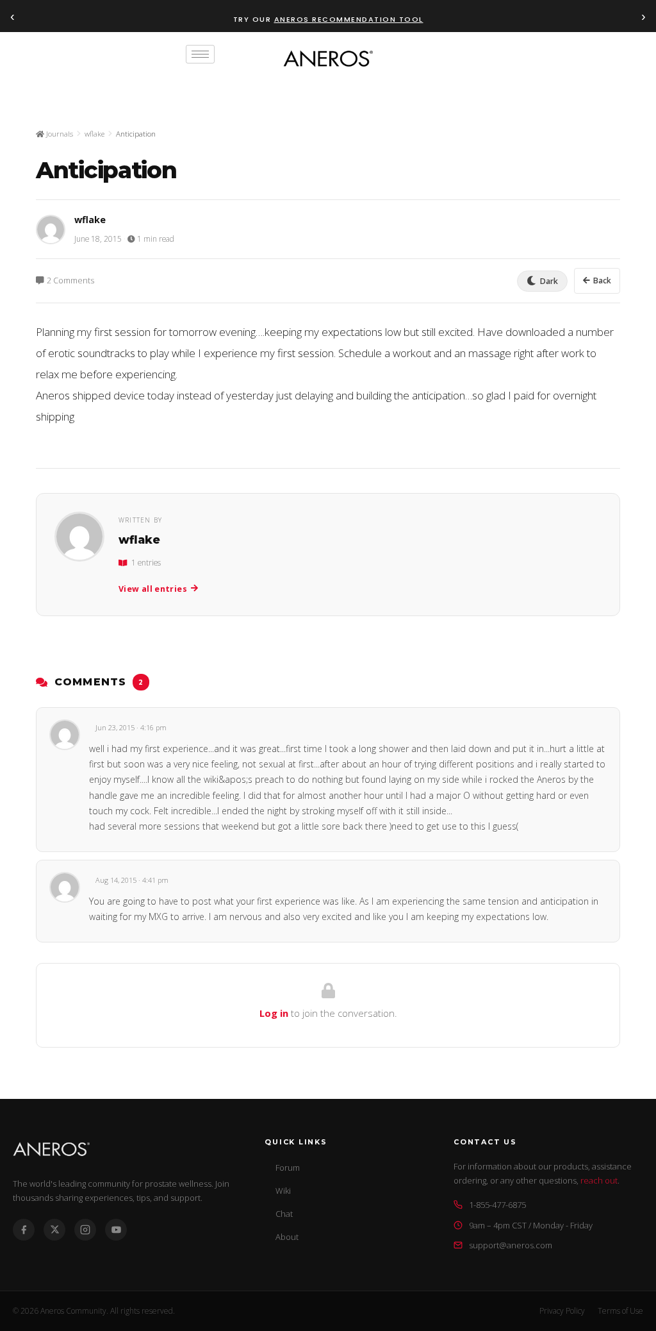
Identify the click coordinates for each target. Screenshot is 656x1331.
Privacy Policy (562, 1310)
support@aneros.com (510, 1245)
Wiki (283, 1190)
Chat (284, 1213)
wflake (94, 133)
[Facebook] (24, 1230)
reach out (599, 1180)
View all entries (153, 588)
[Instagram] (85, 1230)
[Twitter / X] (54, 1230)
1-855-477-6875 (497, 1204)
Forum (287, 1167)
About (287, 1237)
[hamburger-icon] (200, 54)
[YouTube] (116, 1230)
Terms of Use (620, 1310)
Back (602, 280)
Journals (58, 133)
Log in (273, 1013)
